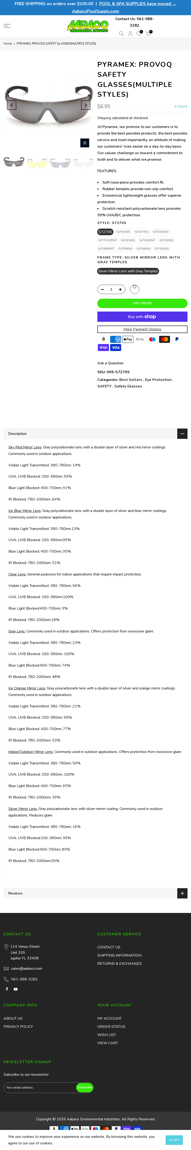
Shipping (104, 118)
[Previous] (11, 105)
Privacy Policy (18, 1026)
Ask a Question (110, 363)
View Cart (107, 1043)
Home (7, 44)
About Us (13, 1018)
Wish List (106, 1034)
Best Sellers (130, 379)
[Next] (85, 105)
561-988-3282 (24, 979)
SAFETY (104, 386)
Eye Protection (158, 379)
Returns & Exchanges (119, 963)
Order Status (111, 1026)
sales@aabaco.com (26, 968)
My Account (109, 1018)
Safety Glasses (128, 386)
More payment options (142, 329)
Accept (174, 1140)
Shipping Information (119, 955)
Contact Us (108, 947)
